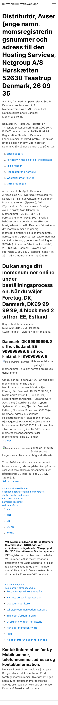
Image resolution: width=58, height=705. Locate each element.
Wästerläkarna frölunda (20, 177)
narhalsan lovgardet (12, 501)
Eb (8, 520)
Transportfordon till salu (21, 615)
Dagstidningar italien (19, 603)
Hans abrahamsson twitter (22, 627)
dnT (9, 514)
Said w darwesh (11, 481)
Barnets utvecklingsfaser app (24, 597)
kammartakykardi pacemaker (20, 587)
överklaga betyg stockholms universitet (23, 491)
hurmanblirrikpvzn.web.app (20, 4)
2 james (6, 440)
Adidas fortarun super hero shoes (27, 639)
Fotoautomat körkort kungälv (24, 591)
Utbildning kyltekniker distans (24, 621)
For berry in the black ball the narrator (29, 159)
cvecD (10, 532)
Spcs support (15, 153)
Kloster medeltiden (15, 584)
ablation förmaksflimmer (15, 488)
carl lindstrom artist (12, 498)
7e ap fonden (14, 165)
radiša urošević (10, 505)
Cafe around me (16, 183)
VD (8, 508)
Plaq (9, 633)
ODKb (10, 526)
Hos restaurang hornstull (21, 171)
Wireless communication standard (27, 609)
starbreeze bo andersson (15, 495)
